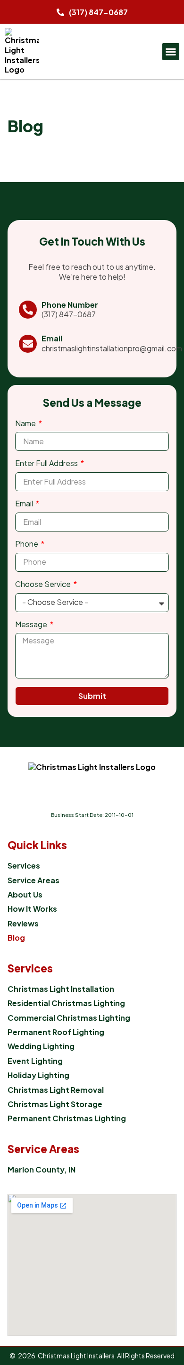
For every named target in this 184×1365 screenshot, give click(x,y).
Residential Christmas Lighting (66, 1003)
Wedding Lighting (41, 1046)
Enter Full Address (47, 463)
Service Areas (33, 880)
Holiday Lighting (38, 1075)
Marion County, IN (41, 1169)
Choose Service (43, 584)
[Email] (28, 344)
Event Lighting (35, 1061)
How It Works (32, 909)
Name (26, 423)
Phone (27, 544)
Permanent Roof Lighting (56, 1032)
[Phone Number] (28, 310)
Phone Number (70, 305)
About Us (25, 894)
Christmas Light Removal (56, 1090)
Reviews (23, 923)
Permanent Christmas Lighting (67, 1118)
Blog (16, 938)
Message (32, 624)
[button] (170, 51)
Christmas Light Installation (61, 989)
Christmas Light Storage (55, 1104)
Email (52, 338)
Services (24, 865)
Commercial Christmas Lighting (69, 1018)
